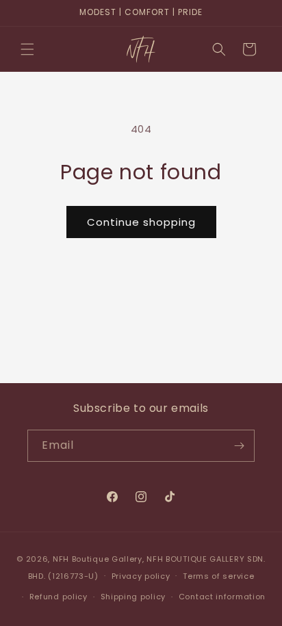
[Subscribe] (239, 446)
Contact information (222, 596)
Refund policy (58, 596)
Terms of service (218, 576)
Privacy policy (141, 576)
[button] (27, 49)
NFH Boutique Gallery (97, 558)
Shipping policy (133, 596)
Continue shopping (141, 222)
